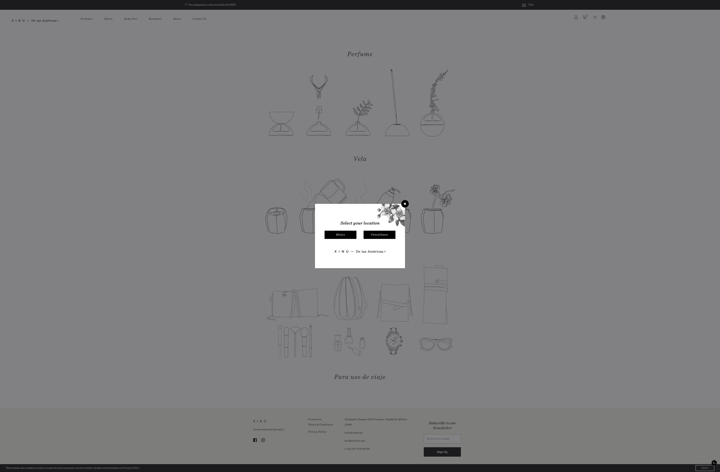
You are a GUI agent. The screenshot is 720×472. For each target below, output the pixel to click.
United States (379, 234)
